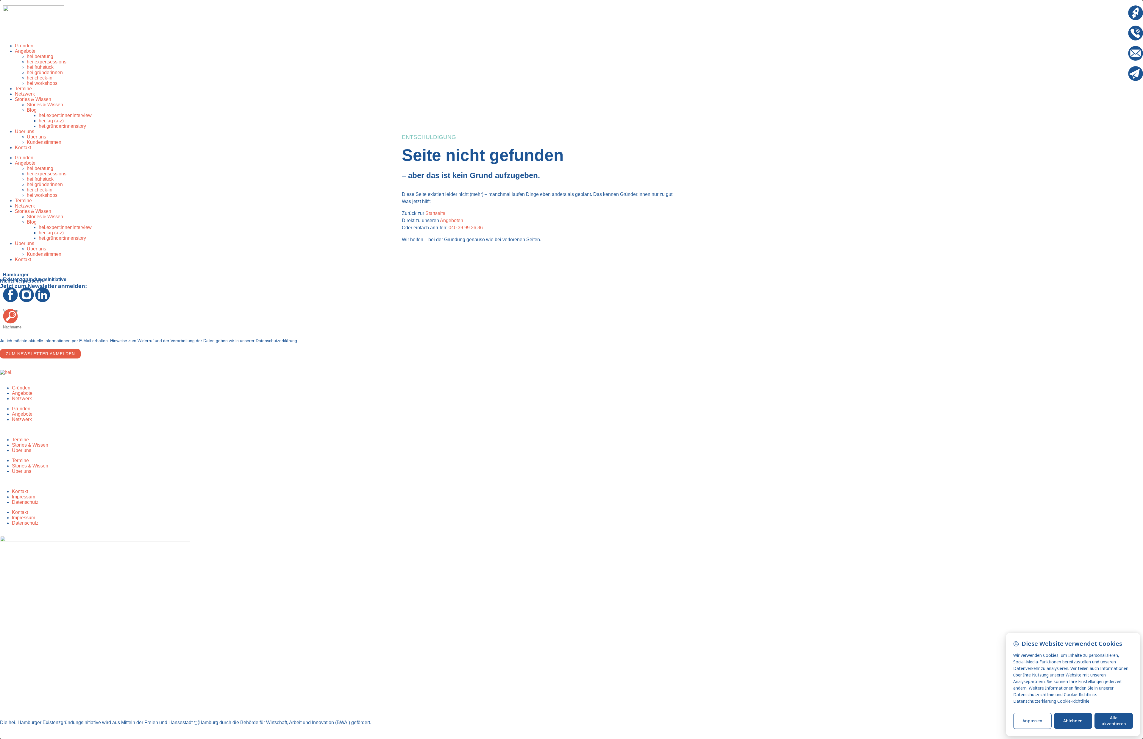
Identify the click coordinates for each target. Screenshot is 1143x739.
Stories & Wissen (33, 99)
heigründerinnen (45, 72)
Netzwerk (25, 205)
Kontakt (23, 147)
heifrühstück (40, 67)
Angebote (25, 51)
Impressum (23, 496)
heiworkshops (42, 195)
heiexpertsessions (46, 61)
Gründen (24, 157)
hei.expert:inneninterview (65, 115)
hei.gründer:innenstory (62, 126)
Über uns (24, 131)
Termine (23, 200)
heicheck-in (39, 77)
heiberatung (40, 56)
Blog (32, 110)
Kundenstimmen (44, 142)
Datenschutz (25, 502)
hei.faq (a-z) (51, 120)
